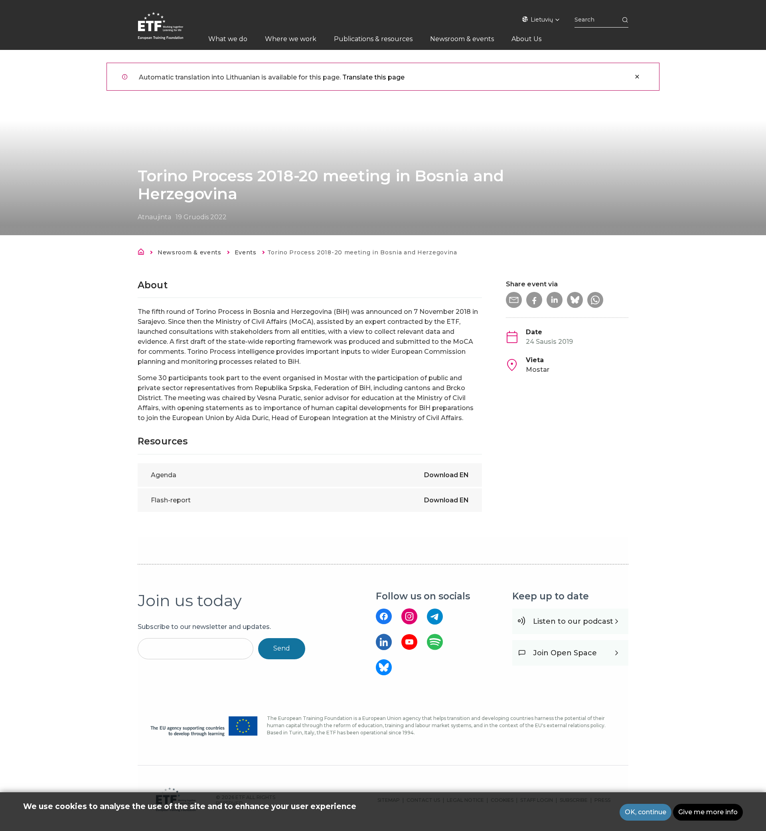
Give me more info (708, 812)
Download (446, 475)
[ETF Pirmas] (168, 31)
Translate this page (373, 77)
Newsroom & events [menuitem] (462, 39)
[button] (514, 300)
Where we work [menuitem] (290, 39)
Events (246, 252)
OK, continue (645, 812)
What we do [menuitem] (227, 39)
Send (281, 648)
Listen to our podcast (573, 621)
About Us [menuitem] (526, 39)
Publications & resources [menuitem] (373, 39)
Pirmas (143, 253)
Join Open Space (565, 653)
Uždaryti (637, 76)
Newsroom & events (189, 252)
